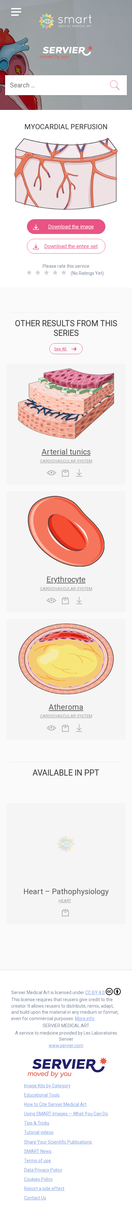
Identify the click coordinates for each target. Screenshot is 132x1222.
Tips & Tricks (36, 1123)
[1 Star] (29, 272)
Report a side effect (44, 1188)
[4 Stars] (55, 272)
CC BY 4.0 (95, 992)
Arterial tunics (66, 451)
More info (85, 1018)
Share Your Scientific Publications (58, 1142)
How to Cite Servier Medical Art (55, 1104)
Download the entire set (71, 246)
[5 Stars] (64, 272)
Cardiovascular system (66, 461)
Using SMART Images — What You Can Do (66, 1113)
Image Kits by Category (47, 1085)
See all (60, 349)
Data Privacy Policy (43, 1170)
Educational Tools (42, 1095)
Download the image (71, 227)
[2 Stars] (38, 272)
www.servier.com (66, 1045)
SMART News (38, 1151)
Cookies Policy (38, 1179)
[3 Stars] (46, 272)
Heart (65, 900)
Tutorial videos (39, 1132)
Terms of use (37, 1160)
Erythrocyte (66, 579)
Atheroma (66, 707)
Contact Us (35, 1197)
